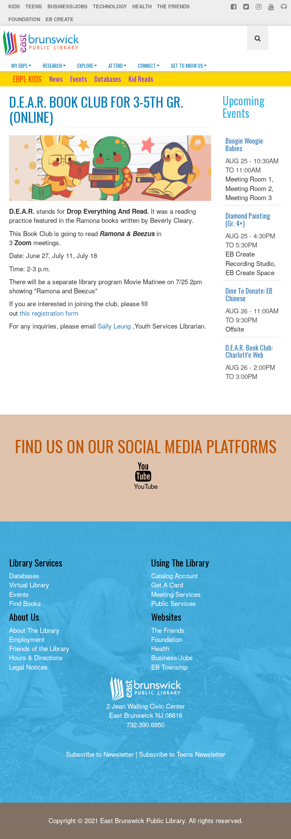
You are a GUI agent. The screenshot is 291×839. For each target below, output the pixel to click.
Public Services (173, 603)
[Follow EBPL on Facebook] (234, 6)
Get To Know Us (187, 65)
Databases (107, 79)
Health (142, 6)
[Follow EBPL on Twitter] (247, 6)
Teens (33, 6)
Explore (85, 65)
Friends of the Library (39, 648)
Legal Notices (28, 667)
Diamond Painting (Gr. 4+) (247, 219)
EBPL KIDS (27, 79)
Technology (110, 6)
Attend (115, 65)
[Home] (43, 43)
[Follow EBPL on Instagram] (259, 6)
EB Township (169, 667)
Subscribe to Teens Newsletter (182, 754)
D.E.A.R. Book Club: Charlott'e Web (248, 351)
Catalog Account (174, 575)
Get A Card (167, 584)
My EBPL (19, 65)
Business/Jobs (67, 6)
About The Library (34, 630)
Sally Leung (114, 325)
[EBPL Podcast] (284, 6)
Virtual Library (29, 584)
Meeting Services (176, 594)
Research (52, 65)
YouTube (146, 486)
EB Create (59, 19)
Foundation (24, 19)
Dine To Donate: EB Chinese (248, 294)
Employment (26, 639)
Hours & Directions (36, 657)
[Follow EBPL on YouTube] (272, 6)
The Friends (173, 6)
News (56, 79)
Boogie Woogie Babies (244, 144)
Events (78, 79)
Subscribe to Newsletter (100, 754)
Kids (14, 6)
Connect (147, 65)
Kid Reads (140, 79)
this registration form (49, 313)
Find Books (25, 603)
